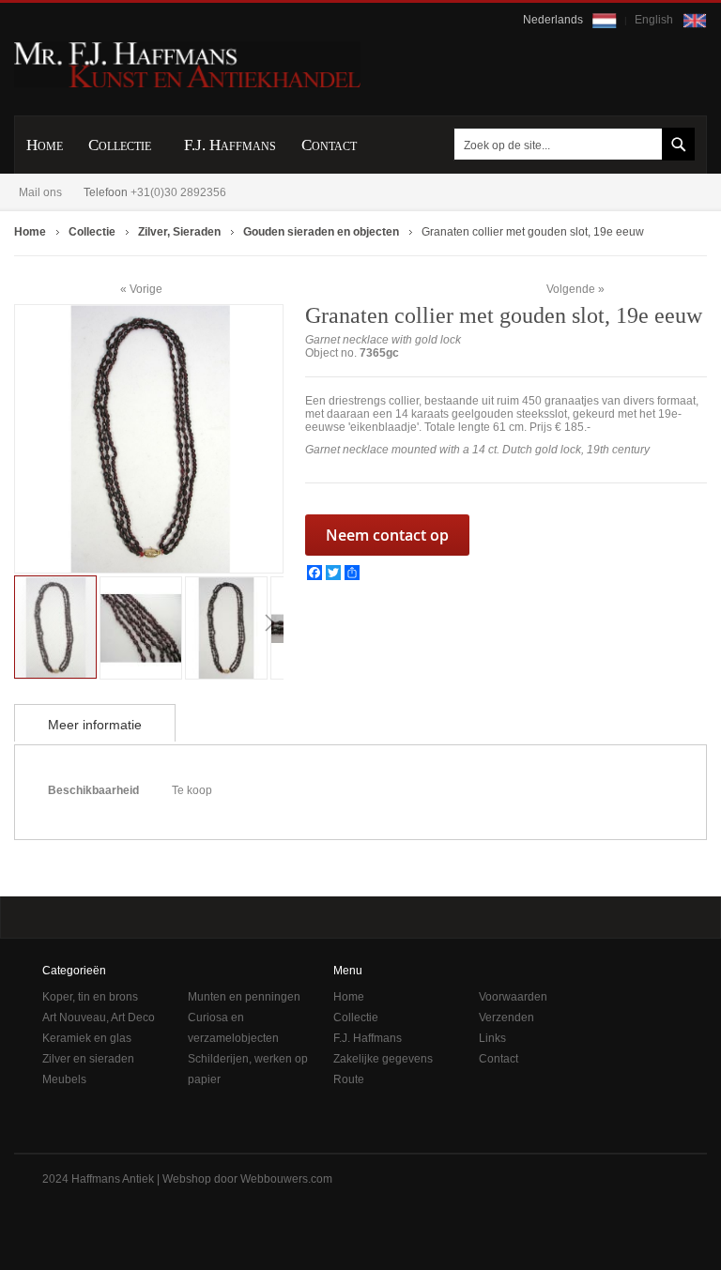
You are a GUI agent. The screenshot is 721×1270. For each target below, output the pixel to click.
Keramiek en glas (86, 1038)
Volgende (570, 289)
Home (348, 996)
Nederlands (554, 19)
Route (348, 1079)
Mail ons (40, 192)
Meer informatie (95, 724)
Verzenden (506, 1017)
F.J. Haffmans (367, 1038)
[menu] (360, 144)
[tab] (95, 723)
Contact (498, 1058)
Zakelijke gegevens (383, 1058)
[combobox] (570, 144)
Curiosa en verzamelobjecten (233, 1028)
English (655, 19)
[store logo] (187, 64)
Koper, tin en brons (90, 996)
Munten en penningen (244, 996)
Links (492, 1038)
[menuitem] (44, 145)
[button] (142, 627)
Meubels (64, 1079)
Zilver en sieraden (88, 1058)
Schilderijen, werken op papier (248, 1069)
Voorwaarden (513, 996)
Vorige (146, 289)
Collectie (355, 1017)
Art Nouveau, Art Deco (98, 1017)
